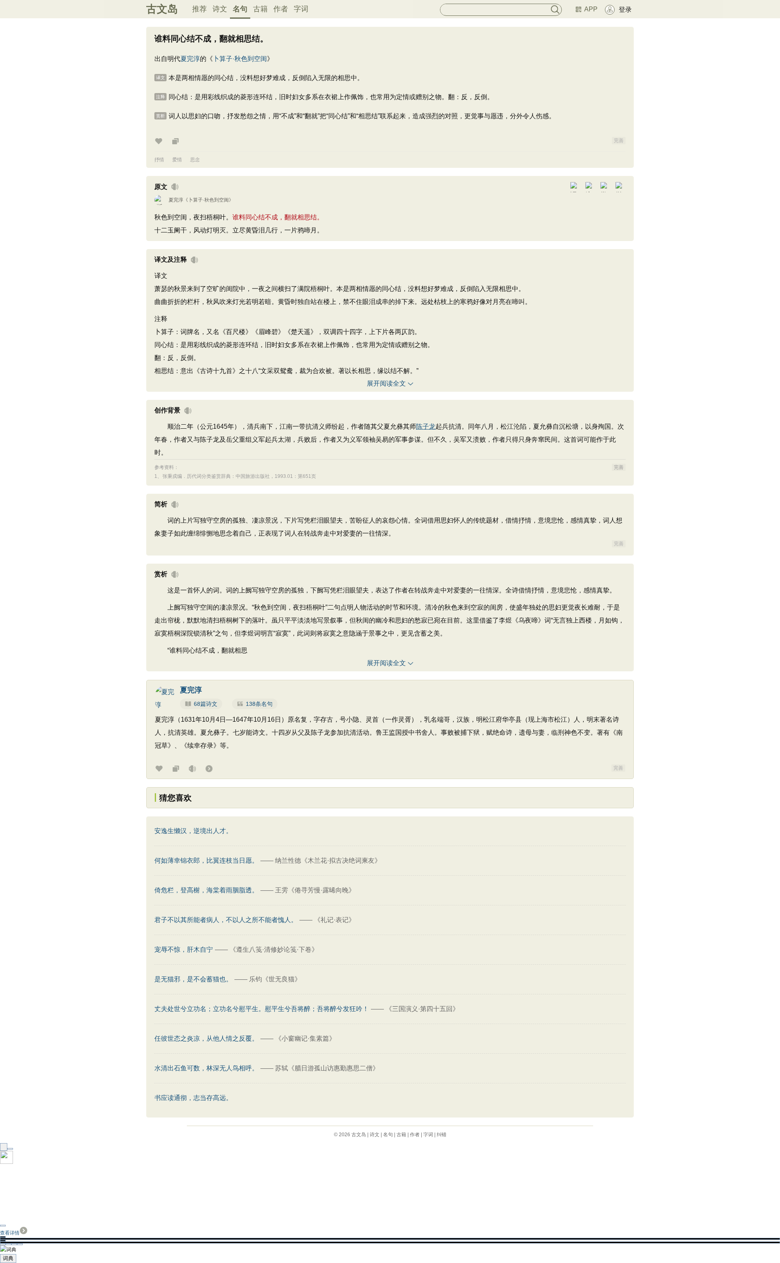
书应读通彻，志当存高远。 (193, 1097)
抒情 (159, 160)
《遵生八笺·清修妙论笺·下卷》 (274, 949)
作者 (280, 9)
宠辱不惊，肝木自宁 (183, 949)
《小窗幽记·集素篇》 (305, 1038)
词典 (8, 1258)
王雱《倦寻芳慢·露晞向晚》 (315, 890)
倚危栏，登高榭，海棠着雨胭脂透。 (206, 890)
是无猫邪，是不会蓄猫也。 (193, 979)
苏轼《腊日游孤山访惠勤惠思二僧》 (327, 1068)
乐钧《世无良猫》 (275, 979)
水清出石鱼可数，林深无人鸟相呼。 (206, 1068)
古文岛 (162, 9)
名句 (240, 9)
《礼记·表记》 (334, 919)
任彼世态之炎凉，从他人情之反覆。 (206, 1038)
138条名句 (259, 704)
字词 (301, 9)
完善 (619, 140)
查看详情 (10, 1233)
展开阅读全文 (386, 383)
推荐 (199, 9)
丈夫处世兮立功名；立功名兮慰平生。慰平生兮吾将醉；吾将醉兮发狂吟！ (261, 1008)
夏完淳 (190, 58)
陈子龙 (426, 426)
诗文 (219, 9)
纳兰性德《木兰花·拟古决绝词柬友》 (328, 860)
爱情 (177, 160)
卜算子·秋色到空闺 (240, 58)
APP (591, 9)
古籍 (260, 9)
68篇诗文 (205, 704)
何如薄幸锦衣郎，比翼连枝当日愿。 (206, 860)
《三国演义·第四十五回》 (422, 1008)
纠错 (441, 1134)
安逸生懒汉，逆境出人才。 (193, 830)
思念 (195, 160)
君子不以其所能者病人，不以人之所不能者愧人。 (225, 919)
